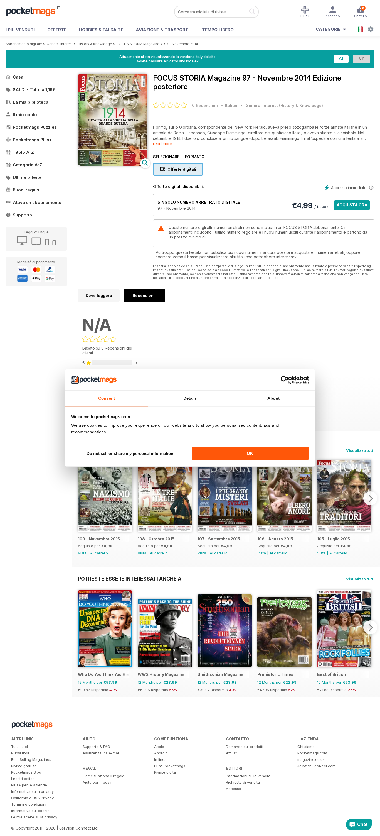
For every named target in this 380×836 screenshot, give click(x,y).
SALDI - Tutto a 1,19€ (34, 89)
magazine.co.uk (311, 759)
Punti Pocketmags (169, 766)
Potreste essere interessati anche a (129, 578)
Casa (18, 77)
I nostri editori (23, 778)
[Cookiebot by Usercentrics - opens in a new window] (284, 380)
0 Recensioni (205, 105)
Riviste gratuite (24, 766)
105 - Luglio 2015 (333, 539)
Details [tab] (190, 398)
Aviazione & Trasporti (162, 29)
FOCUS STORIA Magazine (138, 44)
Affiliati (232, 753)
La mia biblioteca (30, 102)
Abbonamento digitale (24, 44)
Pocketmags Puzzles (35, 127)
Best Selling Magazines (31, 759)
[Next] (370, 498)
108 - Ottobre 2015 (156, 539)
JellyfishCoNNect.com (316, 766)
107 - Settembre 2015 (219, 539)
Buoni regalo (26, 189)
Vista (82, 553)
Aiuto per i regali (97, 782)
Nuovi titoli (20, 753)
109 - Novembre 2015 (99, 539)
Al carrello (99, 553)
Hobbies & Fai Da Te (101, 29)
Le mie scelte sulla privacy (34, 817)
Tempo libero (218, 29)
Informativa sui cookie (30, 810)
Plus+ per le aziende (29, 785)
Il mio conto (25, 114)
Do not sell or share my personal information (130, 453)
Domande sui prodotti (244, 746)
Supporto (22, 215)
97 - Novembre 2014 (181, 44)
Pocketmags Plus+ (32, 139)
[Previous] (82, 498)
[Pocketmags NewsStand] (33, 11)
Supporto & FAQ (96, 746)
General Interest (60, 44)
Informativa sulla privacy (32, 791)
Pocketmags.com (312, 753)
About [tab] (273, 398)
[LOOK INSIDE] (112, 164)
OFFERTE (56, 29)
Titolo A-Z (23, 152)
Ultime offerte (27, 177)
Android (161, 753)
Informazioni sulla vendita (248, 776)
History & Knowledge (95, 44)
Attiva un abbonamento (37, 202)
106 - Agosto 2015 (275, 539)
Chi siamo (306, 746)
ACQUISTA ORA (352, 205)
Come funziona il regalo (103, 776)
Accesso (233, 788)
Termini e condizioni (28, 804)
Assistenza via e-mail (101, 753)
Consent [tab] (106, 398)
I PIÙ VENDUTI (20, 29)
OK (250, 453)
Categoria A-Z (27, 164)
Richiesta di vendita (243, 782)
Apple (159, 746)
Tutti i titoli (20, 746)
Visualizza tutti (360, 450)
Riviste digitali (165, 772)
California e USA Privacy (32, 798)
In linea (160, 759)
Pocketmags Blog (26, 772)
